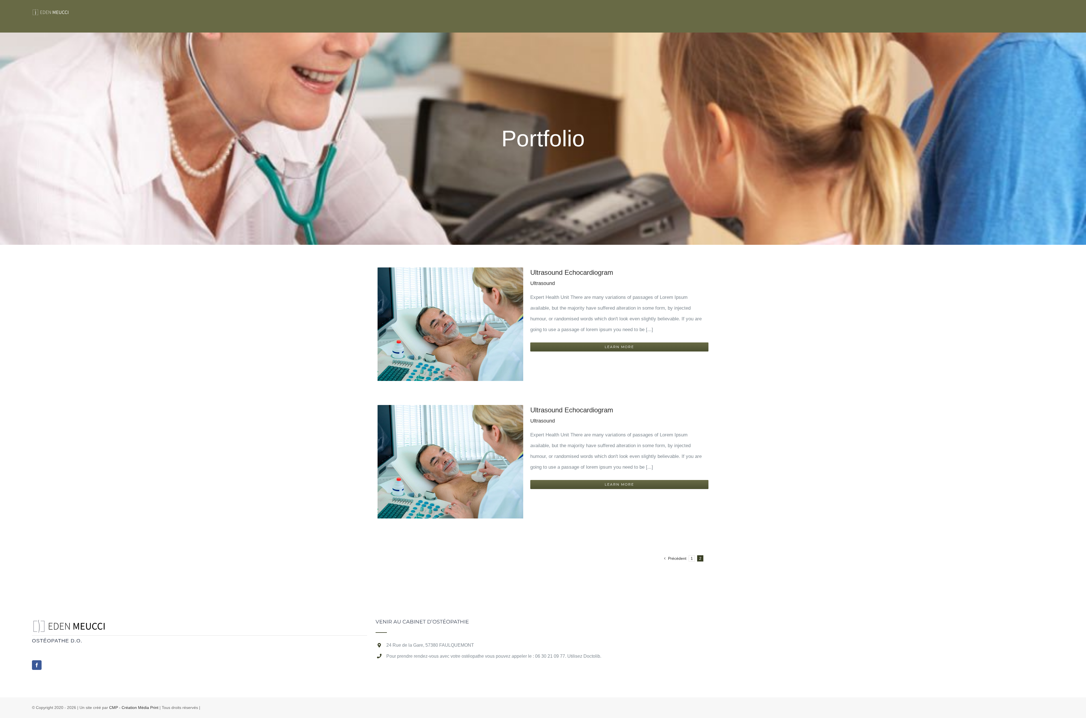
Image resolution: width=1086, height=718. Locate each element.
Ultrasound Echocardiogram (571, 272)
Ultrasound (542, 283)
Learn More (619, 347)
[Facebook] (37, 665)
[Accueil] (72, 624)
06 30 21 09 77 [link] (550, 656)
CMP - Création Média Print (133, 707)
